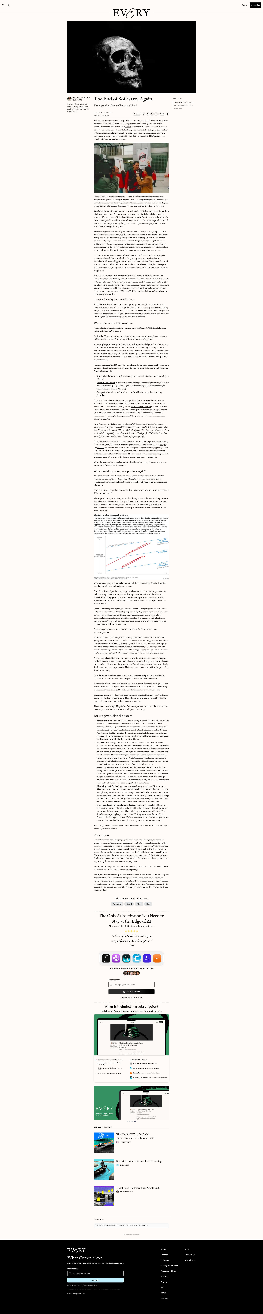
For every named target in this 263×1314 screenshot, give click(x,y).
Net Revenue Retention (141, 406)
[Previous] (97, 1103)
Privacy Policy (101, 1289)
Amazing (117, 904)
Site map (164, 1298)
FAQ (162, 1287)
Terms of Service (112, 1289)
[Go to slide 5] (135, 1121)
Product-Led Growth (106, 382)
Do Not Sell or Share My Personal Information (82, 1285)
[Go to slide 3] (131, 1121)
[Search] (8, 5)
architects (101, 849)
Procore (100, 447)
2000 (112, 136)
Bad (148, 904)
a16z (119, 344)
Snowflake (101, 395)
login (106, 1225)
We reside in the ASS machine (184, 102)
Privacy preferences (169, 1265)
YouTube (189, 1260)
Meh (139, 904)
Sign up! (145, 1225)
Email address (114, 980)
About (163, 1249)
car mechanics (112, 849)
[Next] (166, 1103)
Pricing (164, 1282)
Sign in (244, 5)
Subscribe (255, 5)
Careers (164, 1255)
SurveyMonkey (118, 388)
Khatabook (152, 658)
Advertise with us (168, 1271)
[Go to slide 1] (127, 1121)
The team (165, 1276)
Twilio (100, 379)
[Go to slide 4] (133, 1121)
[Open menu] (2, 5)
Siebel (128, 126)
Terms (163, 1293)
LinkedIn (188, 1255)
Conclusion (178, 109)
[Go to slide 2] (129, 1121)
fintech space (130, 795)
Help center (166, 1260)
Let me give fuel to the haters (183, 105)
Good (129, 904)
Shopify (163, 444)
